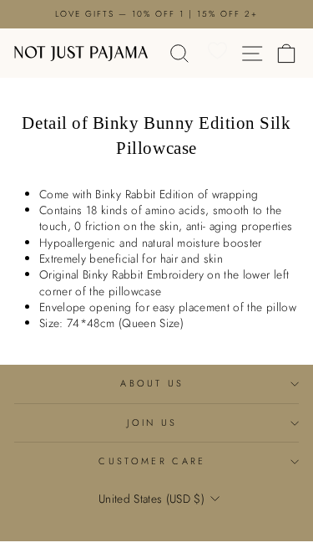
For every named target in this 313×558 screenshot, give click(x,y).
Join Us (152, 422)
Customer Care (151, 461)
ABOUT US (152, 383)
